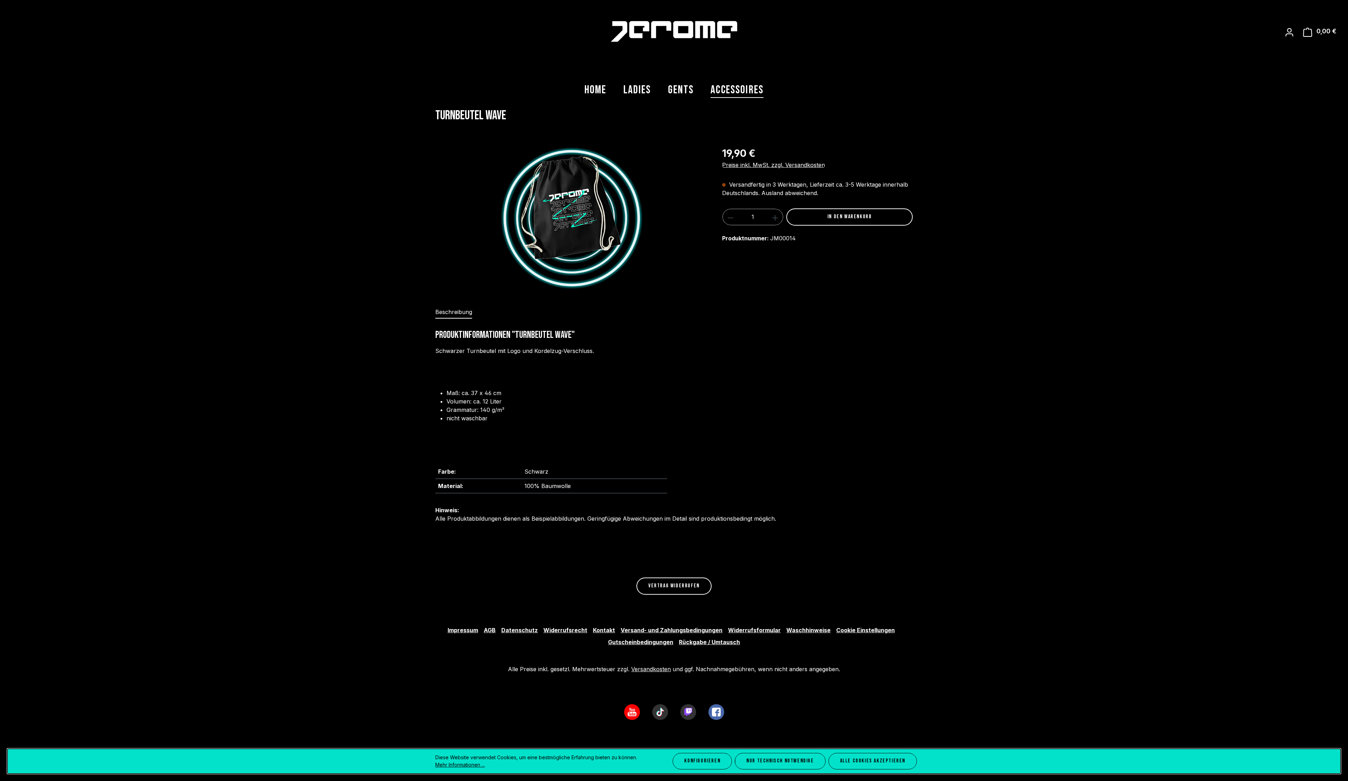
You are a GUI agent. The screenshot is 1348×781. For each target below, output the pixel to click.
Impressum (463, 630)
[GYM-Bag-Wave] (571, 217)
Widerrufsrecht (565, 630)
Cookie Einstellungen (865, 630)
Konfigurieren (702, 760)
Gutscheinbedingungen (640, 642)
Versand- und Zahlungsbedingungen (671, 630)
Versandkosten (651, 669)
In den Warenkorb (849, 216)
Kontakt (604, 630)
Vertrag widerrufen (674, 585)
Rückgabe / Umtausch (709, 642)
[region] (571, 217)
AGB (490, 630)
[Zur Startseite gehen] (674, 31)
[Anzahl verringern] (730, 217)
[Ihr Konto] (1289, 32)
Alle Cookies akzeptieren (872, 760)
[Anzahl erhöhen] (775, 217)
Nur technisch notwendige (780, 760)
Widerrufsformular (754, 630)
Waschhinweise (808, 630)
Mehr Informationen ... (460, 765)
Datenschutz (519, 630)
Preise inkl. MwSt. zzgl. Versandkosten (773, 164)
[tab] (453, 312)
